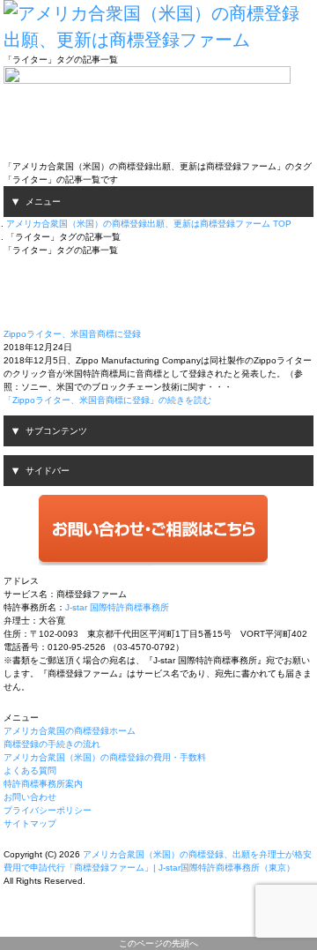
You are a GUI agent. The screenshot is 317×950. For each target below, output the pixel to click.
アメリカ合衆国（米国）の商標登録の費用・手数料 (105, 757)
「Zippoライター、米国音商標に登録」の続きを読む (107, 400)
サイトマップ (30, 823)
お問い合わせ (30, 797)
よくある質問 (30, 770)
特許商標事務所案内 (43, 784)
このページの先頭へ (158, 943)
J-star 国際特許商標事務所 (117, 607)
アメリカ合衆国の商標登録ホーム (70, 731)
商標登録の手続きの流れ (52, 744)
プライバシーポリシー (48, 810)
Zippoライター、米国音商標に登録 (72, 334)
